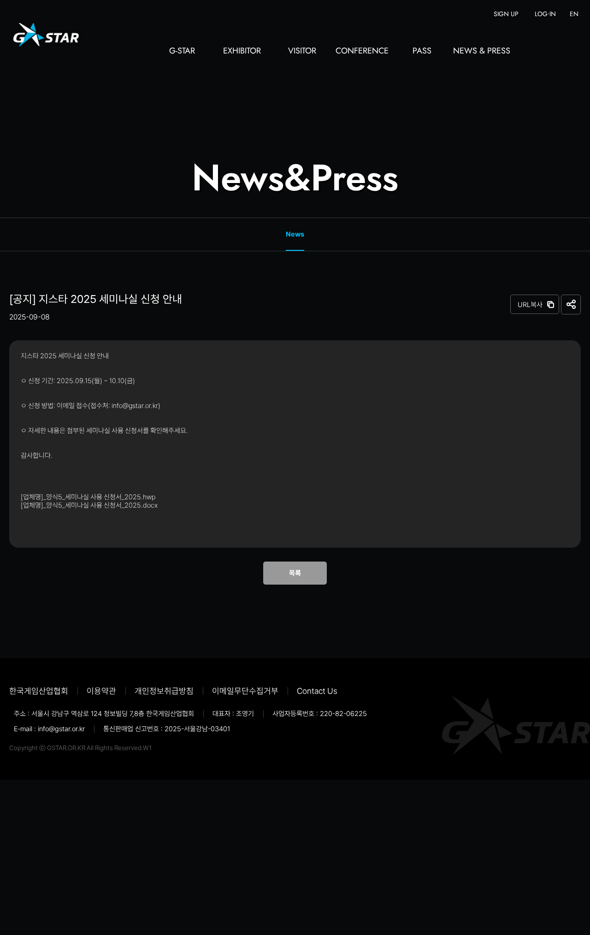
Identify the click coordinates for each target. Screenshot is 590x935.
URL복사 (530, 305)
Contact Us (317, 691)
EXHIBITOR (242, 51)
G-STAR (182, 51)
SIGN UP (506, 14)
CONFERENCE (362, 51)
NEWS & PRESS (481, 51)
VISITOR (302, 51)
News (295, 234)
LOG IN (545, 14)
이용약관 (101, 691)
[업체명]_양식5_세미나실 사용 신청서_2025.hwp (88, 497)
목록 (295, 573)
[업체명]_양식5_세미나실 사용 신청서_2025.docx (89, 505)
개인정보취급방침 (164, 691)
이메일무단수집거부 (245, 691)
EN (574, 14)
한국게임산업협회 (38, 691)
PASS (422, 51)
